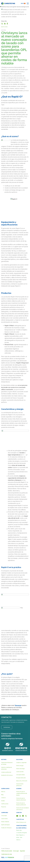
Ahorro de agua (19, 765)
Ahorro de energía (20, 768)
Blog (2, 794)
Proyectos (3, 806)
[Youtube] (17, 816)
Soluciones (19, 759)
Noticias (3, 791)
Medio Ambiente (5, 821)
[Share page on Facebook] (7, 23)
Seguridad (22, 851)
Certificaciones (4, 803)
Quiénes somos (5, 788)
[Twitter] (26, 816)
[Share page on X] (2, 23)
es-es (22, 3)
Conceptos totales (20, 774)
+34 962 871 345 (20, 819)
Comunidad (4, 815)
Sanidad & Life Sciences (7, 775)
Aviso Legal (16, 851)
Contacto (3, 797)
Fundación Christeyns (6, 827)
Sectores (3, 759)
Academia (18, 788)
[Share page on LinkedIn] (5, 23)
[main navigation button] (28, 3)
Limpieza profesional (6, 772)
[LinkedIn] (20, 816)
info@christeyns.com (21, 822)
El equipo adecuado (21, 777)
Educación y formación (21, 780)
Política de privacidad (6, 851)
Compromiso (4, 812)
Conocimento (4, 818)
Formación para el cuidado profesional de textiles (21, 793)
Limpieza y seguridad (21, 762)
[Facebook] (23, 816)
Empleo (3, 800)
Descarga (18, 705)
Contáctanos (6, 727)
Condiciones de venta (6, 854)
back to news (4, 26)
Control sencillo (20, 771)
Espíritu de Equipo (5, 824)
